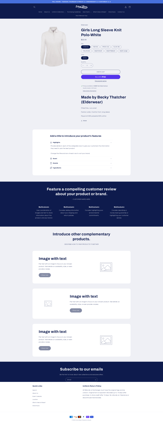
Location (35, 399)
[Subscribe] (95, 380)
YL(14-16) (116, 46)
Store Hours (36, 405)
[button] (34, 7)
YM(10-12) (105, 46)
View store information (89, 91)
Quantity (83, 62)
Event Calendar (37, 396)
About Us (35, 393)
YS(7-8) (95, 46)
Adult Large (123, 51)
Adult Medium (110, 51)
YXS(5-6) (85, 46)
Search (35, 390)
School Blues (79, 420)
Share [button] (85, 120)
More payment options (101, 81)
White (85, 58)
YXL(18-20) (86, 51)
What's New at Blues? (39, 402)
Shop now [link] (44, 275)
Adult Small (98, 51)
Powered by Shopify (86, 420)
